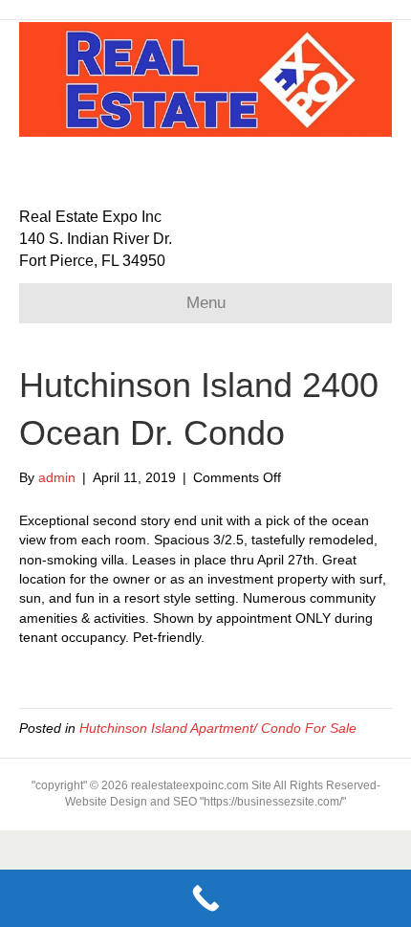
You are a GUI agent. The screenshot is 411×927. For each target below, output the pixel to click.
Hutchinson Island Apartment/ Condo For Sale (218, 728)
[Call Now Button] (205, 898)
